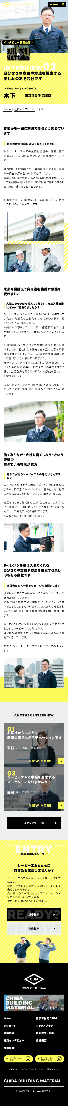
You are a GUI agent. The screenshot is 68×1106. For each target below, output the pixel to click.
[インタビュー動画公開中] (18, 54)
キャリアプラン (44, 1026)
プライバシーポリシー (32, 1069)
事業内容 (9, 1033)
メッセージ (10, 1026)
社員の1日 (10, 1048)
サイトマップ (53, 1069)
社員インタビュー (14, 1040)
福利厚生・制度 (45, 1033)
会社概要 (41, 1040)
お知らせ (13, 1069)
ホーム (8, 1018)
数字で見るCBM (46, 1018)
